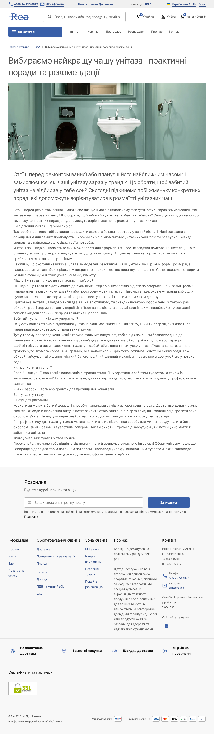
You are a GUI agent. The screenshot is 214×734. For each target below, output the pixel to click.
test (39, 593)
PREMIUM (75, 31)
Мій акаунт (93, 549)
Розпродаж (136, 31)
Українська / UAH (184, 4)
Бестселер (113, 31)
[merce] (57, 721)
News (37, 46)
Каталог (42, 572)
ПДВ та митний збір (51, 586)
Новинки (93, 31)
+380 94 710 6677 (26, 4)
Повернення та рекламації (56, 556)
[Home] (19, 16)
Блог (202, 4)
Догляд (42, 579)
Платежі (42, 563)
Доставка (44, 549)
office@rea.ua (55, 4)
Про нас (157, 31)
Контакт (174, 31)
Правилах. (31, 517)
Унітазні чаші (23, 248)
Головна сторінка (18, 46)
